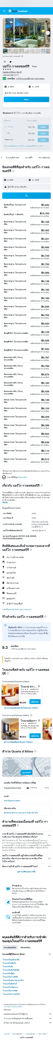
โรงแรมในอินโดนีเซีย (11, 970)
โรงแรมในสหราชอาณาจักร (13, 980)
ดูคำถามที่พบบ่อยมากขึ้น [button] (26, 871)
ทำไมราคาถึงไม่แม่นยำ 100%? (17, 1023)
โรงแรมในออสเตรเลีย (11, 959)
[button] (4, 11)
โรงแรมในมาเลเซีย (10, 990)
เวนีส (39, 1034)
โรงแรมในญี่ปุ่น (9, 973)
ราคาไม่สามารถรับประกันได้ (13, 1007)
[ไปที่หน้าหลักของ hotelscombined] (18, 11)
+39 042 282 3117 (11, 75)
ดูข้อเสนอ (35, 701)
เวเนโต (27, 1034)
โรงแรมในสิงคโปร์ (10, 983)
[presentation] (22, 56)
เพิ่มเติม (5, 502)
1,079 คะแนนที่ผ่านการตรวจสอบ (30, 78)
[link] (21, 707)
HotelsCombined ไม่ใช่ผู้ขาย (16, 1014)
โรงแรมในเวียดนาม (10, 987)
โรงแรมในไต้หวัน (9, 963)
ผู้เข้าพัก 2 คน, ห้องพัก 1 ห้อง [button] (17, 93)
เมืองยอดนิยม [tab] (25, 947)
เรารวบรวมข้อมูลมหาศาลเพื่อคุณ (18, 1018)
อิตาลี (14, 1034)
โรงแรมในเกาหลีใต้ (10, 976)
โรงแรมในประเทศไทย (11, 994)
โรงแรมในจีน (8, 966)
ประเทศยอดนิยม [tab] (10, 947)
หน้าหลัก (7, 1034)
